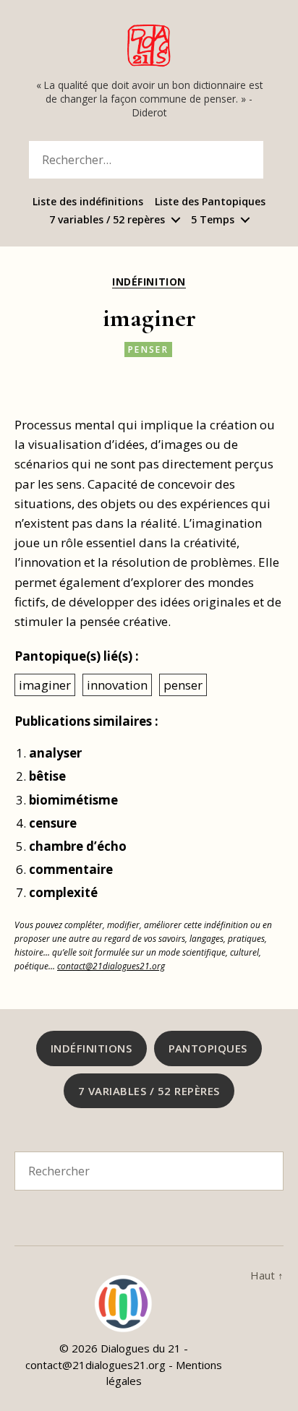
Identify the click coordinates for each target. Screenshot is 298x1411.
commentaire (71, 869)
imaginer (45, 685)
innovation (117, 685)
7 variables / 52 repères (107, 220)
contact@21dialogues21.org (111, 966)
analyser (55, 753)
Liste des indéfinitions (88, 202)
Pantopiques (208, 1048)
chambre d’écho (78, 846)
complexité (63, 892)
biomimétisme (73, 800)
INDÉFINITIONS (91, 1048)
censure (53, 823)
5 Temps (212, 220)
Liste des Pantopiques (210, 202)
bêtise (47, 776)
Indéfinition (148, 281)
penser (148, 349)
